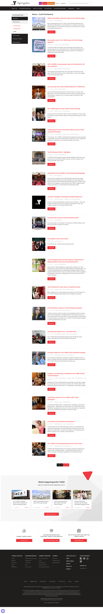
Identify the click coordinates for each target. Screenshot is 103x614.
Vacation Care (28, 560)
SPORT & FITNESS (37, 8)
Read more (51, 32)
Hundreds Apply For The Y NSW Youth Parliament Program (66, 352)
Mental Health (57, 334)
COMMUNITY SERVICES (44, 555)
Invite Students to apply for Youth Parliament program (64, 308)
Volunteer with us (56, 560)
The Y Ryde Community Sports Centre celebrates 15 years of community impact (20, 503)
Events (56, 44)
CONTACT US (83, 565)
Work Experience (56, 562)
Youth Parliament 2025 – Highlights (58, 152)
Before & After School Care (31, 558)
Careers (45, 3)
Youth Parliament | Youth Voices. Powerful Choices (63, 287)
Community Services (43, 558)
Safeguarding (51, 3)
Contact (57, 3)
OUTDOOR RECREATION (60, 8)
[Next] (67, 464)
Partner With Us (42, 562)
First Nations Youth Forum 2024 (57, 239)
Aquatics (13, 560)
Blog (40, 3)
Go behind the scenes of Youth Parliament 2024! (63, 217)
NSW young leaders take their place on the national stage (65, 18)
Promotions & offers (17, 38)
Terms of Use (62, 581)
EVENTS (68, 563)
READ (26, 507)
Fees (26, 564)
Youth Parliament (58, 20)
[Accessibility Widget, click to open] (3, 611)
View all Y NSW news (51, 514)
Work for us (55, 558)
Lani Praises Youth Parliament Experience (61, 421)
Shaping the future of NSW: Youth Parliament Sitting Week (66, 173)
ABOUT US (14, 8)
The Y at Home (16, 35)
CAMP (67, 558)
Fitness (13, 558)
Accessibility (52, 581)
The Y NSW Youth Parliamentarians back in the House (64, 443)
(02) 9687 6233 (83, 568)
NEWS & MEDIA (70, 561)
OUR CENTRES (48, 8)
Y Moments (15, 18)
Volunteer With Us (42, 564)
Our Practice (27, 562)
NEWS (78, 8)
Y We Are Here (16, 22)
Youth (59, 44)
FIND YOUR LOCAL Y (71, 555)
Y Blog (60, 289)
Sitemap (77, 581)
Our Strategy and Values (44, 566)
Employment (43, 581)
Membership (14, 566)
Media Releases (58, 68)
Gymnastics (14, 562)
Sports (13, 564)
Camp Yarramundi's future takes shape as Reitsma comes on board (60, 503)
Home (25, 581)
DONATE (68, 568)
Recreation (60, 199)
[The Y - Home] (14, 2)
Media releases (16, 42)
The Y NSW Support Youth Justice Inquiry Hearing (63, 108)
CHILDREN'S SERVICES (25, 8)
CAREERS (55, 555)
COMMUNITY (71, 8)
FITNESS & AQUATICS (17, 555)
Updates (56, 111)
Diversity (56, 378)
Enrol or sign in (28, 566)
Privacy (70, 581)
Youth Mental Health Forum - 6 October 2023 (61, 331)
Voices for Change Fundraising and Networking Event (64, 196)
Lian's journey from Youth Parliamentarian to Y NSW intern (66, 86)
